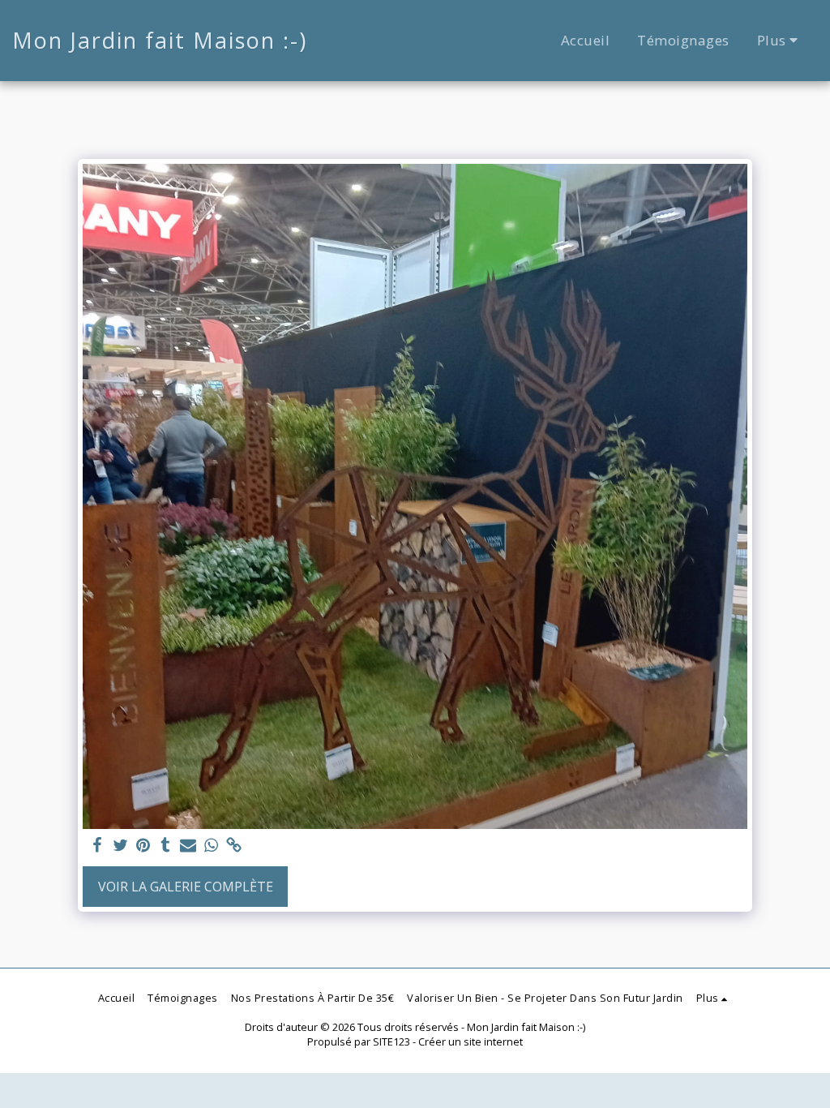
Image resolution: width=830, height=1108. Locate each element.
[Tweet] (120, 845)
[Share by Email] (188, 845)
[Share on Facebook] (97, 845)
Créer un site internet (470, 1041)
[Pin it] (143, 845)
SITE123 (391, 1041)
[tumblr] (165, 845)
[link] (233, 845)
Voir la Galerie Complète (185, 886)
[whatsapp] (211, 845)
